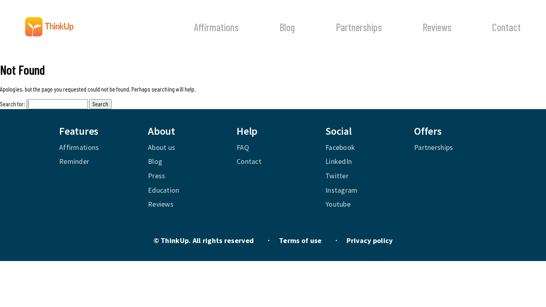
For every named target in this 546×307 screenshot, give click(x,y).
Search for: (12, 104)
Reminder (74, 161)
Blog (287, 27)
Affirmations (216, 27)
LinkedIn (338, 161)
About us (161, 147)
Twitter (337, 175)
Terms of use (300, 240)
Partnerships (359, 27)
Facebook (340, 147)
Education (163, 190)
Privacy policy (370, 240)
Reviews (436, 27)
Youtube (338, 204)
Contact (506, 27)
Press (156, 175)
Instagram (341, 190)
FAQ (243, 147)
